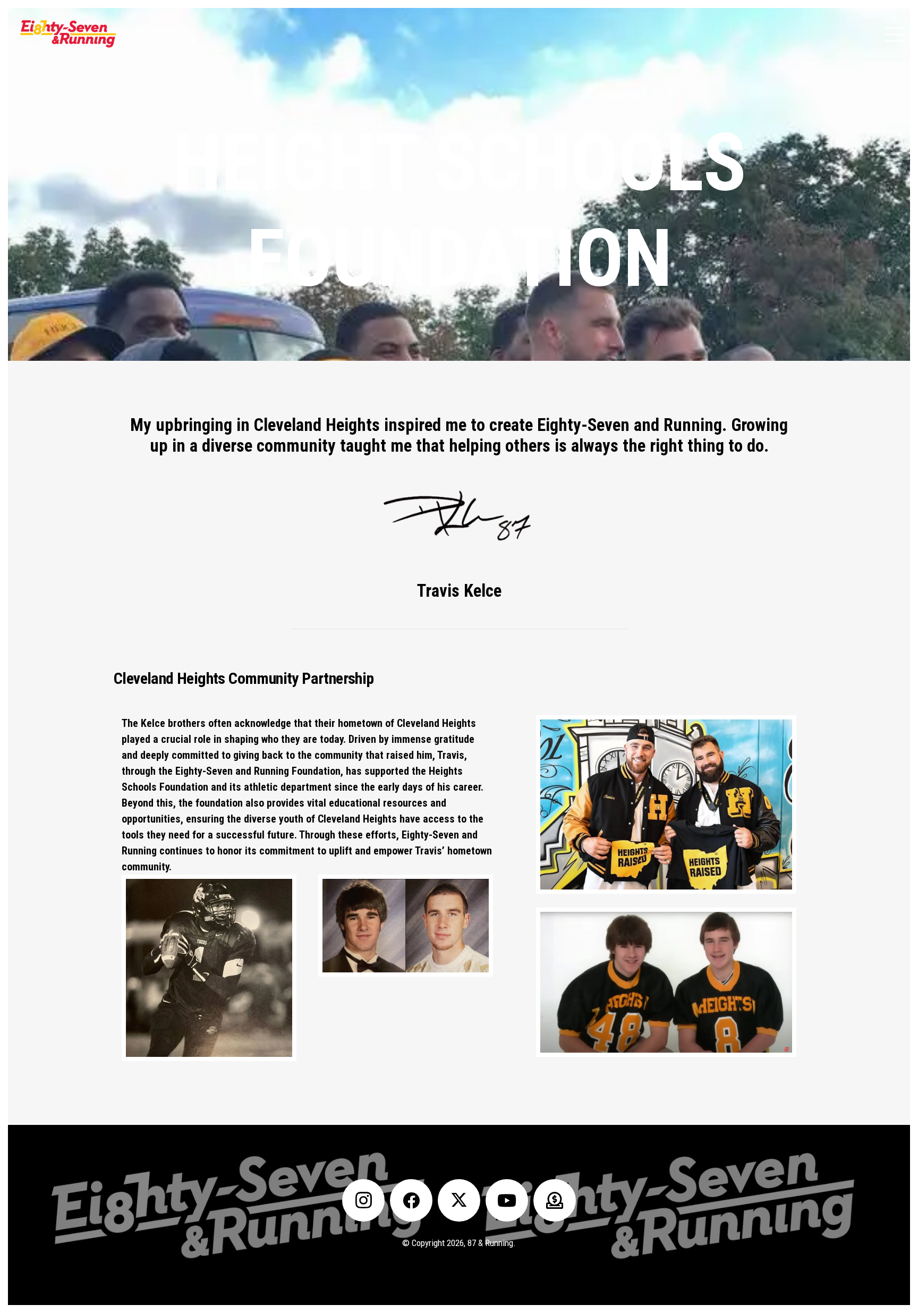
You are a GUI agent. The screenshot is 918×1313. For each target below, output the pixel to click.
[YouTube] (507, 1200)
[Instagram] (363, 1200)
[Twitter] (459, 1200)
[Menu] (895, 34)
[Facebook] (411, 1200)
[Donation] (554, 1200)
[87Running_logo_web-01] (68, 34)
